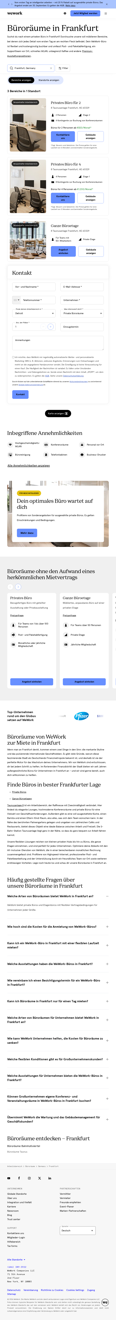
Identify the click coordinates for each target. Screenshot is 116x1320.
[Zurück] (8, 4)
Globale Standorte (17, 1194)
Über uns (12, 1198)
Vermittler (65, 1194)
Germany (42, 1166)
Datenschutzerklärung (73, 376)
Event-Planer (67, 1206)
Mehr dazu (70, 6)
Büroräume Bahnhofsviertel (23, 1146)
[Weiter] (11, 4)
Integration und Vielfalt (19, 1202)
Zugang (91, 1290)
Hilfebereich (13, 1242)
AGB (47, 376)
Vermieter (65, 1198)
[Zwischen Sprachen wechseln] (65, 13)
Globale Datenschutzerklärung (30, 385)
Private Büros (19, 792)
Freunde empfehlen (70, 1202)
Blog (9, 1215)
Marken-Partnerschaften (73, 1211)
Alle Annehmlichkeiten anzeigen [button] (29, 465)
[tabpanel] (58, 175)
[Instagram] (29, 1178)
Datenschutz (14, 1290)
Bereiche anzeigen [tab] (21, 80)
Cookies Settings (75, 1290)
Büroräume (30, 1166)
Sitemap (11, 1294)
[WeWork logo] (14, 13)
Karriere (11, 1206)
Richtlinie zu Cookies (52, 1290)
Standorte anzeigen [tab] (49, 80)
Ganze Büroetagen (22, 799)
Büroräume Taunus (17, 1152)
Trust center (13, 1219)
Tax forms (12, 1246)
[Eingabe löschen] (51, 68)
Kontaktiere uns (15, 1233)
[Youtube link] (8, 1178)
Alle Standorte (15, 1259)
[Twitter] (39, 1178)
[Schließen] (107, 4)
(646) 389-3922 (16, 1267)
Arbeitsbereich (14, 1166)
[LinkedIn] (49, 1178)
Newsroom (13, 1211)
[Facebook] (19, 1178)
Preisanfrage (17, 615)
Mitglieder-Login (16, 1237)
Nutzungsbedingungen (79, 382)
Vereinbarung (31, 1290)
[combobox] (16, 300)
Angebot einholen (32, 681)
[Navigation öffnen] (106, 13)
